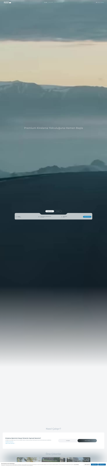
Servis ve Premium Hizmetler (58, 2)
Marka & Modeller (50, 2)
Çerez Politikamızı (76, 464)
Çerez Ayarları (87, 464)
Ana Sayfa (45, 2)
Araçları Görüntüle (87, 216)
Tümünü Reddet (94, 464)
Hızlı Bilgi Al (58, 211)
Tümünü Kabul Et (102, 464)
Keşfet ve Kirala (49, 211)
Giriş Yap (102, 2)
